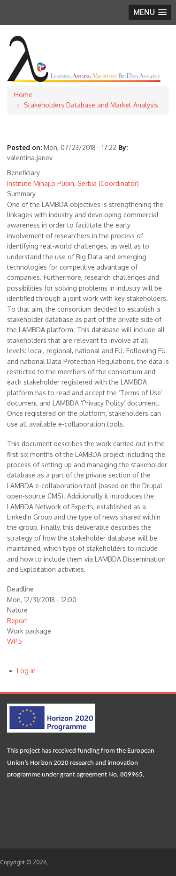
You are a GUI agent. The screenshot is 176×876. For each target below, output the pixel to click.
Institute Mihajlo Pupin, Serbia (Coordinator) (73, 183)
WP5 (14, 641)
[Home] (84, 81)
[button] (150, 12)
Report (17, 621)
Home (23, 95)
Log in (26, 671)
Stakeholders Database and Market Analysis (91, 105)
